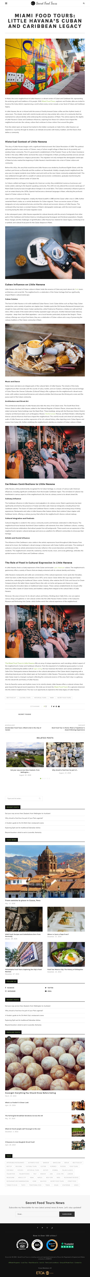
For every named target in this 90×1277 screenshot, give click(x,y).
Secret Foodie (24, 714)
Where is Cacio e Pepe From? (58, 934)
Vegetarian (66, 1185)
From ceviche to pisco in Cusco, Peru (22, 900)
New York (49, 1177)
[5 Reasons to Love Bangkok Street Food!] (78, 1145)
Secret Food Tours (64, 698)
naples (40, 1177)
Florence (53, 1166)
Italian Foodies (24, 1174)
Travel (47, 1185)
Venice (76, 1185)
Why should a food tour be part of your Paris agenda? (24, 818)
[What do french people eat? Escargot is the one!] (78, 1132)
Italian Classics (67, 1170)
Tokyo (23, 1185)
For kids (20, 1170)
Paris (58, 1177)
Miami (52, 698)
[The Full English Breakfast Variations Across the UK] (78, 1119)
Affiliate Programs (14, 1263)
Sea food (43, 1181)
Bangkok (46, 1163)
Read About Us (33, 1263)
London (70, 1174)
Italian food (11, 1174)
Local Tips (24, 1263)
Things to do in (12, 1185)
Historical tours (40, 698)
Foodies (63, 1166)
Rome (34, 1181)
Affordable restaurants (15, 1163)
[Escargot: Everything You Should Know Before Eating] (45, 1064)
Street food (72, 1181)
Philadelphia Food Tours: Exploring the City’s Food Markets (23, 971)
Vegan (56, 1185)
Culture (43, 1166)
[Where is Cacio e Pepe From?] (66, 919)
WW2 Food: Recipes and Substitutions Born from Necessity (23, 935)
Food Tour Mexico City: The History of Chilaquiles (65, 969)
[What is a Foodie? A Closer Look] (78, 1106)
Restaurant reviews (71, 1177)
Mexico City (22, 1177)
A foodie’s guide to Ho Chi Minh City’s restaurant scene (24, 823)
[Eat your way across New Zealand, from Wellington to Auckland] (25, 754)
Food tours (74, 1166)
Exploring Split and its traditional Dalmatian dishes (22, 828)
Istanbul (55, 1170)
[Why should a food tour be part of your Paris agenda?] (65, 754)
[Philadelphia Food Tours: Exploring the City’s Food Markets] (24, 954)
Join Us (42, 1263)
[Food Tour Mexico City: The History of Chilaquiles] (66, 954)
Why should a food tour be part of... (65, 770)
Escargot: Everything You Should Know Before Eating (30, 1093)
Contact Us (78, 1263)
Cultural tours (24, 698)
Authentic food (33, 1163)
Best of (9, 1166)
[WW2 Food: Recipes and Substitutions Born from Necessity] (24, 919)
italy (34, 1174)
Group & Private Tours (66, 1263)
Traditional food (35, 1185)
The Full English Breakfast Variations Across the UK (24, 1116)
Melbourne (10, 1177)
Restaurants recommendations (18, 1181)
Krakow (43, 1174)
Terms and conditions (52, 1263)
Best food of (11, 698)
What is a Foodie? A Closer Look (17, 1102)
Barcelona (57, 1163)
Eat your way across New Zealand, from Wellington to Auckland (27, 813)
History (45, 1170)
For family (10, 1170)
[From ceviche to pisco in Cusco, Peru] (45, 871)
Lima (51, 1174)
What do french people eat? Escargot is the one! (22, 1129)
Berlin (66, 1163)
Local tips (60, 1174)
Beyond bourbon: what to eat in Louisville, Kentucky (23, 832)
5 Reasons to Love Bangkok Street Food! (20, 1142)
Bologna (19, 1166)
